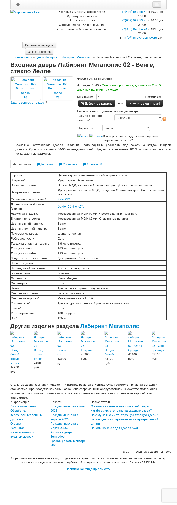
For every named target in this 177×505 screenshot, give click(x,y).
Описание (23, 164)
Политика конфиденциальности (88, 469)
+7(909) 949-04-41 (134, 29)
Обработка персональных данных (26, 412)
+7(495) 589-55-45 (134, 11)
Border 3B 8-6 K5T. (71, 206)
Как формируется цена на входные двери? (121, 410)
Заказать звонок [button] (39, 51)
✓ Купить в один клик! (144, 103)
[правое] (96, 136)
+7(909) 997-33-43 (134, 20)
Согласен (116, 482)
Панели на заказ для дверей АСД (114, 427)
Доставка (46, 164)
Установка (69, 164)
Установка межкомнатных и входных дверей (22, 431)
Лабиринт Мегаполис (109, 326)
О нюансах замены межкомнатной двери (120, 406)
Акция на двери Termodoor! (62, 434)
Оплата (15, 423)
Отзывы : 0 (94, 164)
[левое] (83, 136)
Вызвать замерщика (39, 45)
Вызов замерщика (23, 406)
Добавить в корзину (98, 103)
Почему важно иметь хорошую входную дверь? (124, 414)
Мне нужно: (85, 96)
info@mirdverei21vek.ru (140, 37)
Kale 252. (64, 199)
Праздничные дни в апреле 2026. (64, 416)
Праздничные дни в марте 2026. (64, 425)
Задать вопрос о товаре (27, 102)
